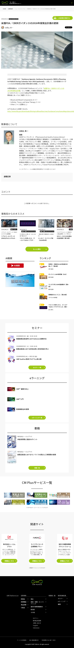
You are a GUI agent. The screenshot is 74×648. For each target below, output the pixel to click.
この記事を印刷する (64, 18)
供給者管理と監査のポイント (27, 439)
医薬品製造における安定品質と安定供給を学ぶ (32, 349)
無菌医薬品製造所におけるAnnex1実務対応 (31, 339)
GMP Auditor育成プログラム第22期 (28, 359)
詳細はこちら (9, 561)
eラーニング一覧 (37, 418)
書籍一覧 (37, 468)
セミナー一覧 (37, 367)
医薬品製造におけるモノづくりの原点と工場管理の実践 (36, 454)
